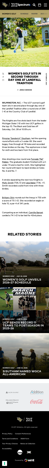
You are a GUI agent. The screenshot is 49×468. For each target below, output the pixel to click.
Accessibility (7, 449)
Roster (34, 14)
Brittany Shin (8, 197)
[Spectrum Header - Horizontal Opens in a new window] (24, 5)
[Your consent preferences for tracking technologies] (4, 463)
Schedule (24, 14)
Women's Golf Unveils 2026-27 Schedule (22, 281)
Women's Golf (9, 276)
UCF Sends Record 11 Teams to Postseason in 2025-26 (23, 325)
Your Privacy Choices (10, 444)
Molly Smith (8, 183)
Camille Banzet (36, 212)
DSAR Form (25, 439)
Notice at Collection (27, 444)
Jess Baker (31, 183)
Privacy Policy (7, 434)
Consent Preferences (23, 434)
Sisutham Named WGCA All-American (22, 373)
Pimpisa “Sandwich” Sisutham (16, 138)
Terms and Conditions (10, 439)
